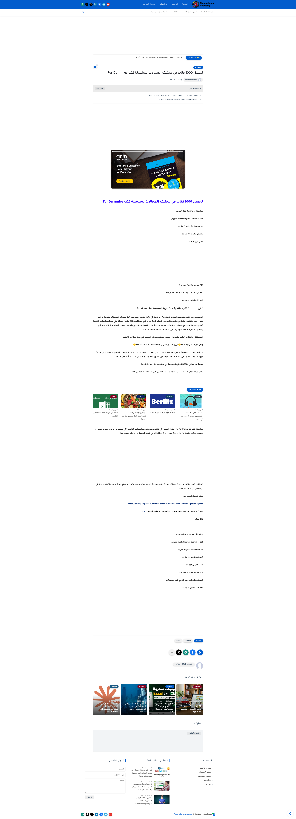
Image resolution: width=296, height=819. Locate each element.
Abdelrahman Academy (183, 814)
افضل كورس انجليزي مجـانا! (162, 413)
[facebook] (99, 4)
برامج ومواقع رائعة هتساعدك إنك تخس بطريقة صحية (133, 416)
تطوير (178, 640)
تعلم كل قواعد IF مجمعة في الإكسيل (105, 414)
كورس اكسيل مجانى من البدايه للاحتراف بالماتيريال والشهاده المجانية (142, 787)
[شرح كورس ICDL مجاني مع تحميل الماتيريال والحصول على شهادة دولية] (162, 772)
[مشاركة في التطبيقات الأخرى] (172, 652)
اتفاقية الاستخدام (205, 772)
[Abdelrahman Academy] (203, 4)
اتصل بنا (185, 4)
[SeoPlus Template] (213, 814)
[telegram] (103, 4)
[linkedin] (95, 4)
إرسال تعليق (194, 733)
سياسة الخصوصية (149, 4)
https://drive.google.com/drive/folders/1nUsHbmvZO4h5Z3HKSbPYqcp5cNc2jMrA (165, 504)
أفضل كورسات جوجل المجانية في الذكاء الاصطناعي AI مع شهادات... (135, 708)
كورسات (187, 12)
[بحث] (82, 12)
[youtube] (108, 4)
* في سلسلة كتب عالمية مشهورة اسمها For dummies (178, 99)
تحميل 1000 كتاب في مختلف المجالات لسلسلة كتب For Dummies (174, 96)
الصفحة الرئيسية (205, 768)
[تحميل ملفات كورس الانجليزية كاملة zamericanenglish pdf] (162, 799)
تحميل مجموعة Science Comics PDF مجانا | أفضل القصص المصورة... (190, 708)
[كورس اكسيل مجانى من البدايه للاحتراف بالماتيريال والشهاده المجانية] (162, 786)
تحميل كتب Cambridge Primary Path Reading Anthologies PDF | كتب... (156, 58)
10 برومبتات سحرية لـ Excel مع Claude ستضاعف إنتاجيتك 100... (164, 708)
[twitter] (91, 4)
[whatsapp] (82, 4)
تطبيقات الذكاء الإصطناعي (204, 12)
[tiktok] (86, 4)
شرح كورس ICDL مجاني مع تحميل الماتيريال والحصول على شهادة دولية (141, 773)
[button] (193, 652)
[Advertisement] (148, 36)
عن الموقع (163, 4)
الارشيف (175, 4)
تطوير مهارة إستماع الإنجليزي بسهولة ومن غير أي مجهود (191, 416)
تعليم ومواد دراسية (159, 12)
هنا (143, 512)
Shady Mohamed (191, 80)
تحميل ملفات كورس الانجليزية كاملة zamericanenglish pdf (143, 801)
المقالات (176, 12)
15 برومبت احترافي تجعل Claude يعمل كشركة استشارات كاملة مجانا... (108, 708)
